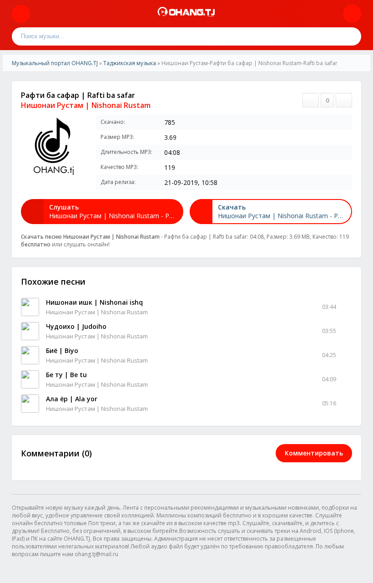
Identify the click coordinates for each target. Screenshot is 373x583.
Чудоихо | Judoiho (76, 326)
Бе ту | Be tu (66, 374)
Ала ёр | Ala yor (71, 398)
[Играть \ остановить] (30, 307)
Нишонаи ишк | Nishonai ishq (94, 302)
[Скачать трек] (346, 307)
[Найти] (352, 36)
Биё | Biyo (62, 350)
